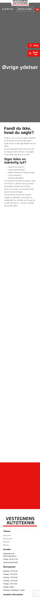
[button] (37, 9)
